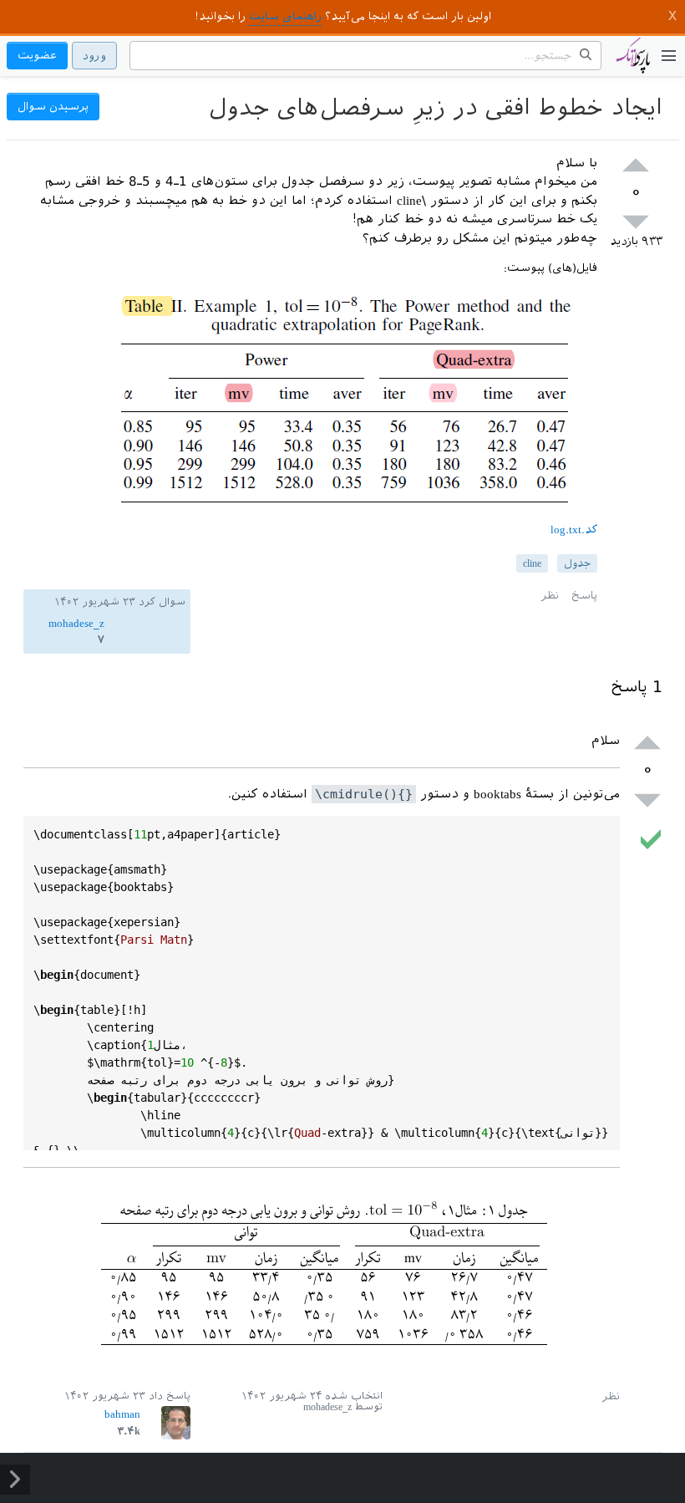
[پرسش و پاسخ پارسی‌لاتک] (633, 63)
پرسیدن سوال (53, 106)
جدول (577, 563)
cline (532, 563)
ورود (94, 55)
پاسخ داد (169, 1396)
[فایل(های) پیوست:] (347, 513)
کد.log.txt (574, 529)
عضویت (37, 55)
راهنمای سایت (285, 16)
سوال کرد (162, 602)
